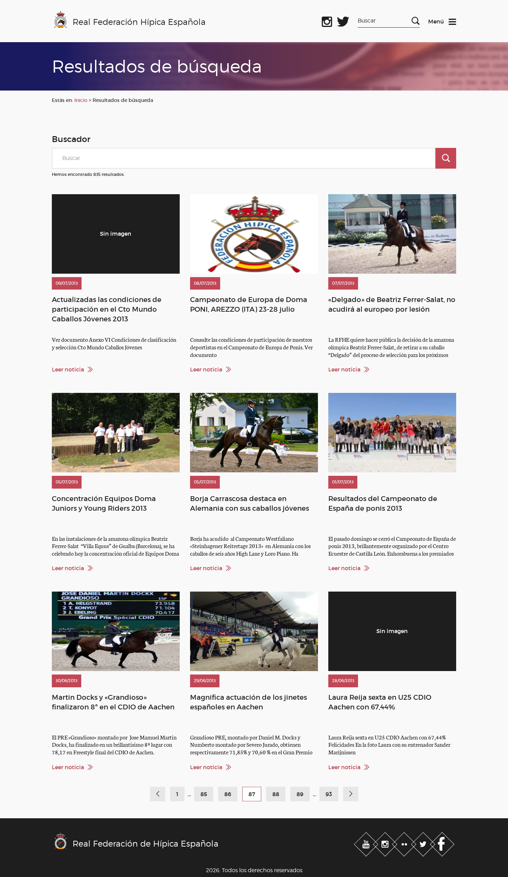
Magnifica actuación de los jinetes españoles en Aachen (248, 702)
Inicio (80, 100)
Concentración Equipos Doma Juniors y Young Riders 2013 (104, 503)
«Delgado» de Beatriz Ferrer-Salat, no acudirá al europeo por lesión (391, 304)
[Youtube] (367, 842)
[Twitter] (424, 842)
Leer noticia (68, 369)
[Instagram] (386, 842)
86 (227, 794)
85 (203, 794)
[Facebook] (442, 842)
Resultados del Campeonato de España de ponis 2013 (382, 503)
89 (300, 794)
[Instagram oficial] (327, 20)
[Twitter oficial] (343, 20)
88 (275, 794)
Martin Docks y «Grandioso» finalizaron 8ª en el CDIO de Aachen (113, 702)
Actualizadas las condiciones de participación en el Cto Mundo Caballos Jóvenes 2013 (106, 309)
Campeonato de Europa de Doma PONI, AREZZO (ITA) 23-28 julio (248, 304)
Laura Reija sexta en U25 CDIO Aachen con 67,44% (379, 702)
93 (329, 794)
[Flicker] (405, 842)
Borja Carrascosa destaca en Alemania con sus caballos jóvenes (249, 503)
